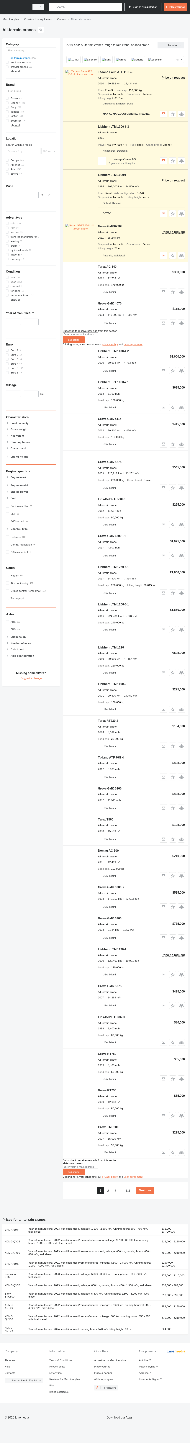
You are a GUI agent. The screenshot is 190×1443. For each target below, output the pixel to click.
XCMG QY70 (12, 1285)
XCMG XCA (12, 1264)
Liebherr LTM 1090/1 (112, 174)
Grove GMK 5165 (110, 788)
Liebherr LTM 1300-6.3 (113, 126)
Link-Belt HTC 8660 (111, 1017)
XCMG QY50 (12, 1252)
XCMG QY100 (9, 1318)
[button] (172, 114)
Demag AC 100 (108, 850)
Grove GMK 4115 (109, 418)
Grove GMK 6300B (111, 887)
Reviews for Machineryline (64, 1379)
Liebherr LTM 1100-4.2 (113, 351)
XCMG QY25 (12, 1241)
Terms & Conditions (60, 1360)
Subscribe (74, 339)
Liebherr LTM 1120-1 (112, 949)
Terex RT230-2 (108, 720)
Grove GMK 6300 (110, 918)
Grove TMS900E (109, 1127)
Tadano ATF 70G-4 (111, 757)
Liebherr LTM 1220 (111, 647)
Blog (52, 1385)
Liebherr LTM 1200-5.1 (113, 604)
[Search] (52, 7)
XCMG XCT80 (9, 1306)
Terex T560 (105, 819)
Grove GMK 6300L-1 (112, 536)
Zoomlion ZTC (10, 1275)
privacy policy (110, 344)
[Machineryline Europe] (16, 7)
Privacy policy (57, 1366)
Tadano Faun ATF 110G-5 (115, 72)
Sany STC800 (9, 1295)
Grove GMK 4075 (110, 303)
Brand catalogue (59, 1391)
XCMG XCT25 (9, 1329)
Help (7, 1366)
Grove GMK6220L (110, 226)
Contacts (10, 1372)
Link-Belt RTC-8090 (111, 499)
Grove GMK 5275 (110, 461)
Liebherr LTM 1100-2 (112, 684)
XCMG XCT (12, 1230)
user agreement (133, 344)
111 (128, 1191)
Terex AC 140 (107, 266)
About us (10, 1360)
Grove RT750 (107, 1053)
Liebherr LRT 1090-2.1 (113, 382)
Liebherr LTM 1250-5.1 (113, 567)
